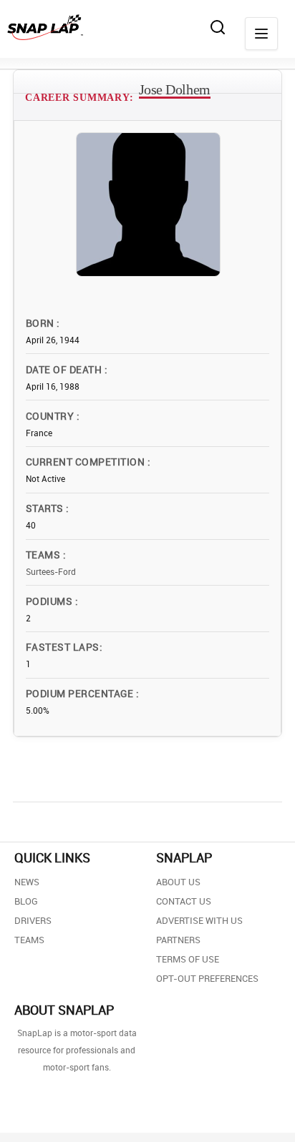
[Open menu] (261, 33)
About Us (178, 881)
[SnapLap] (45, 27)
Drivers (33, 920)
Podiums (50, 601)
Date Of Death (65, 369)
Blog (26, 901)
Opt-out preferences (207, 978)
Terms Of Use (187, 959)
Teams (44, 554)
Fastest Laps (63, 647)
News (26, 881)
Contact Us (183, 901)
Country (51, 416)
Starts (46, 508)
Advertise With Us (199, 920)
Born (41, 323)
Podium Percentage (81, 693)
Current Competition (87, 461)
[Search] (217, 27)
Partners (178, 939)
